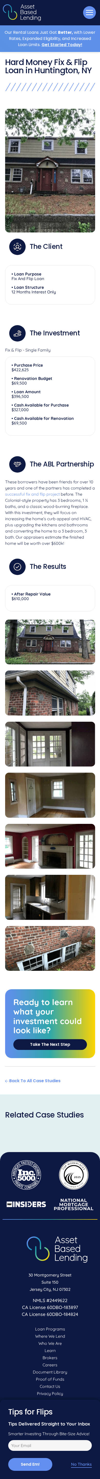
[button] (89, 12)
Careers (50, 1364)
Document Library (50, 1372)
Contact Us (50, 1386)
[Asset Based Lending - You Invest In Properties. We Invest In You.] (22, 12)
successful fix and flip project (32, 494)
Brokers (50, 1357)
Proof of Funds (50, 1379)
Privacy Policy (50, 1393)
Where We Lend (50, 1336)
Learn (50, 1350)
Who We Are (50, 1343)
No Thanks (81, 1464)
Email (12, 1446)
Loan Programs (50, 1329)
